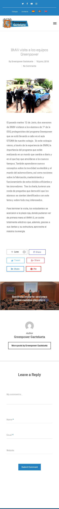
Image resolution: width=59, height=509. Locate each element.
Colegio (15, 12)
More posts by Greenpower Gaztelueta (29, 345)
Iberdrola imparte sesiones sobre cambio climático (29, 296)
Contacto (24, 12)
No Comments (29, 66)
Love (19, 252)
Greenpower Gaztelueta (22, 61)
